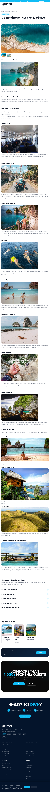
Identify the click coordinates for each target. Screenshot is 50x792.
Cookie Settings (29, 771)
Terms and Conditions (30, 765)
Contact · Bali (28, 774)
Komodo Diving (28, 744)
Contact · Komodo (29, 776)
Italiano (24, 734)
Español (14, 734)
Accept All (27, 786)
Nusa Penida (7, 11)
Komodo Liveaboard (6, 765)
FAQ (26, 778)
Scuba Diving (4, 771)
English (4, 734)
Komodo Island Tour (29, 749)
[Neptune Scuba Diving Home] (7, 4)
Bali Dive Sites (4, 755)
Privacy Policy (28, 767)
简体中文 (4, 736)
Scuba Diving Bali (5, 744)
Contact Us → (25, 716)
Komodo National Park (30, 746)
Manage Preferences (43, 786)
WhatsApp (31, 683)
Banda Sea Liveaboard (6, 769)
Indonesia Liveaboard (6, 763)
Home (2, 11)
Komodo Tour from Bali (30, 755)
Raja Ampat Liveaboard (6, 767)
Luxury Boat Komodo (30, 751)
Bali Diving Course (5, 751)
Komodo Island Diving (30, 753)
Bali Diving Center (5, 753)
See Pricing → (41, 652)
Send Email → (19, 683)
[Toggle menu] (47, 4)
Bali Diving (4, 746)
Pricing (27, 763)
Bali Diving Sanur (5, 749)
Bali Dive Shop (4, 757)
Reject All (34, 786)
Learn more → (41, 1)
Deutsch (19, 734)
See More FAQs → (5, 612)
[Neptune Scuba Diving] (7, 726)
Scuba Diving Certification (7, 774)
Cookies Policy (28, 769)
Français (9, 734)
